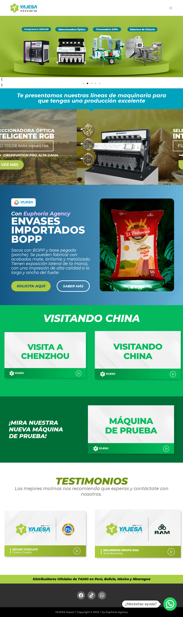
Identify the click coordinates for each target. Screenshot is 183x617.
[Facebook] (81, 595)
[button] (83, 83)
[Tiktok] (91, 595)
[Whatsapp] (102, 595)
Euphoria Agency (46, 214)
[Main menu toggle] (170, 8)
